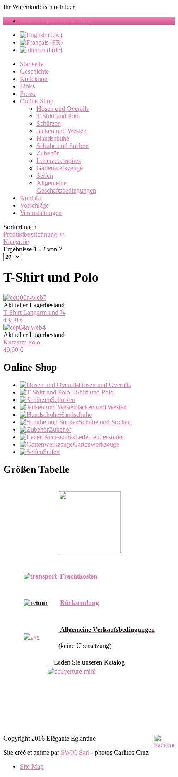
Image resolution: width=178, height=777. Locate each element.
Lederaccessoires (58, 160)
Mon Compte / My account (55, 20)
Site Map (31, 766)
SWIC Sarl (75, 752)
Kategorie (16, 241)
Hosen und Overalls (62, 108)
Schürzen (48, 123)
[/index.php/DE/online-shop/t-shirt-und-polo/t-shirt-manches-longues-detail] (24, 297)
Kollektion (34, 78)
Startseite (31, 63)
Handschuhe (52, 138)
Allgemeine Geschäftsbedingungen (66, 186)
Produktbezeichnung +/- (34, 234)
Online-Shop (36, 101)
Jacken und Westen (61, 130)
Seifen (44, 175)
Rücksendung (79, 602)
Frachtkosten (78, 576)
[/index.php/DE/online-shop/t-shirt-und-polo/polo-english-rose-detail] (24, 327)
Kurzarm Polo (21, 342)
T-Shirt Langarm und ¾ (34, 312)
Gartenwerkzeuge (59, 168)
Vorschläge (34, 205)
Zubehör (47, 153)
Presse (28, 93)
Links (27, 86)
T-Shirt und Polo (58, 116)
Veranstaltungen (41, 212)
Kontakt (30, 197)
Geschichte (34, 71)
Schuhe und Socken (62, 145)
